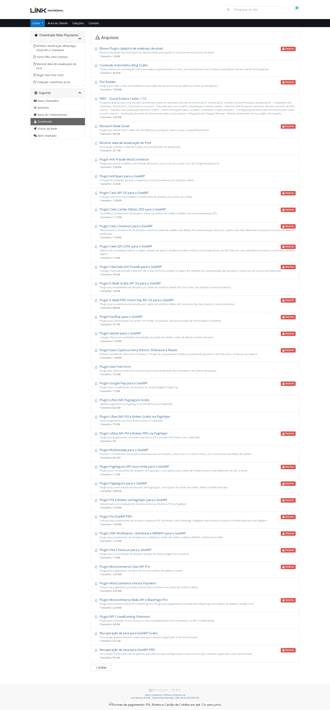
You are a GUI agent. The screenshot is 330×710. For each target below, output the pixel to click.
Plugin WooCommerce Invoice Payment (148, 587)
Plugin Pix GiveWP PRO (196, 520)
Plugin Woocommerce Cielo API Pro (196, 570)
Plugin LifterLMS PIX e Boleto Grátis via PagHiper (134, 420)
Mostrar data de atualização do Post (140, 146)
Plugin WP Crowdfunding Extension (156, 620)
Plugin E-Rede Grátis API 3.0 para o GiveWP (165, 287)
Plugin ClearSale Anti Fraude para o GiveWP (196, 270)
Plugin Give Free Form (158, 370)
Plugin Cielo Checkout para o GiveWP (196, 231)
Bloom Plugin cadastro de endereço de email (196, 52)
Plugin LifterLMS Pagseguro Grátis (136, 403)
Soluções (78, 23)
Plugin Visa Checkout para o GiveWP (196, 553)
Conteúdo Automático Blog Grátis (184, 69)
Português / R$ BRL (167, 690)
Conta (36, 23)
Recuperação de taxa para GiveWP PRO (196, 653)
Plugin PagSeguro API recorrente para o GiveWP (196, 470)
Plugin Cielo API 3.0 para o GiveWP (196, 196)
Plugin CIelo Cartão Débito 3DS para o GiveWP (196, 213)
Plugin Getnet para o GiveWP (196, 337)
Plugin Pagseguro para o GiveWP (196, 487)
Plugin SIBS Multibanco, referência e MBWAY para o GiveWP (196, 537)
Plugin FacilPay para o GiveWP (196, 320)
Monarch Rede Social (196, 129)
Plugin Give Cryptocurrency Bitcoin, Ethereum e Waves (196, 353)
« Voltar (101, 667)
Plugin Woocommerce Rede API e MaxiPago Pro (196, 603)
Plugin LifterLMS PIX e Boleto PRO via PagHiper (196, 437)
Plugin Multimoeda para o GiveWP (175, 453)
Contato (94, 23)
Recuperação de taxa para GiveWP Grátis (148, 637)
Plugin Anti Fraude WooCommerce (159, 163)
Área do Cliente (58, 23)
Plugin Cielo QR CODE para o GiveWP (197, 251)
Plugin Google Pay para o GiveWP (196, 387)
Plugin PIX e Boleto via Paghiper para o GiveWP (196, 503)
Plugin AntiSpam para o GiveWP (146, 180)
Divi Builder (196, 85)
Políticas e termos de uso (174, 695)
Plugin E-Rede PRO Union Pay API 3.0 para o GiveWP (196, 303)
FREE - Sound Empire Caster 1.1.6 (196, 107)
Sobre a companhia (153, 695)
